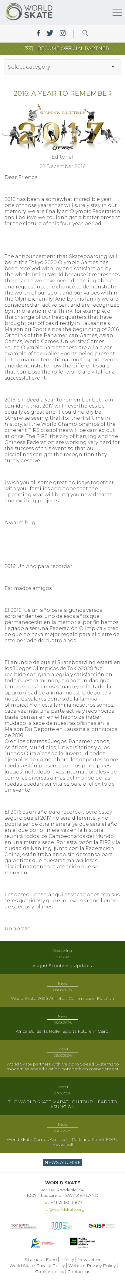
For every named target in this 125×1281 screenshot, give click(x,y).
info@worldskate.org (63, 1209)
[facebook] (38, 34)
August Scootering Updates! (62, 965)
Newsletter (88, 1259)
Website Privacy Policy (92, 1265)
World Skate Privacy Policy (37, 1265)
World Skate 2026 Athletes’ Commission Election (62, 998)
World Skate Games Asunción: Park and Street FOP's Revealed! (62, 1142)
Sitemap (33, 1259)
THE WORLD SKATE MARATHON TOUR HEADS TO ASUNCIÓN (62, 1104)
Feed (51, 1259)
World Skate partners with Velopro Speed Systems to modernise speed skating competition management (62, 1066)
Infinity (67, 1259)
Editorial (62, 157)
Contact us (78, 1271)
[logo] (85, 34)
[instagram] (62, 34)
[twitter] (49, 34)
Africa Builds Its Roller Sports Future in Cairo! (63, 1031)
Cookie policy (49, 1271)
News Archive (63, 1162)
